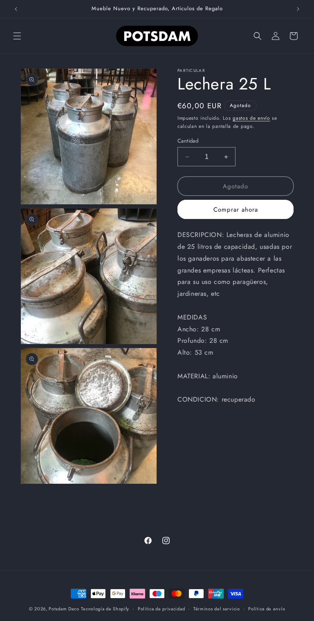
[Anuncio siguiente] (298, 9)
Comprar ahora (235, 209)
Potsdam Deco (64, 608)
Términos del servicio (216, 608)
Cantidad (187, 141)
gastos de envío (251, 118)
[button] (17, 36)
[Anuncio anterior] (16, 9)
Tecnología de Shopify (105, 608)
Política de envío (266, 608)
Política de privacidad (161, 608)
